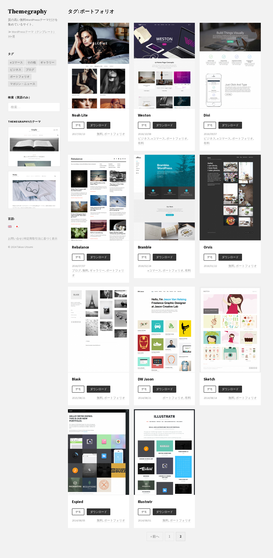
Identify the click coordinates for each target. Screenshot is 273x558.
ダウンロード (98, 125)
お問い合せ (15, 238)
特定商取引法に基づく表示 (40, 238)
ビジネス (15, 69)
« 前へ (154, 536)
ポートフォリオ (20, 76)
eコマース (16, 62)
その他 (31, 62)
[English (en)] (10, 226)
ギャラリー (47, 62)
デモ (78, 125)
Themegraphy (27, 11)
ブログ (30, 69)
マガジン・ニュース (22, 84)
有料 (141, 143)
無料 (100, 134)
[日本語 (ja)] (17, 226)
